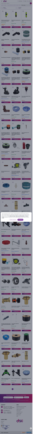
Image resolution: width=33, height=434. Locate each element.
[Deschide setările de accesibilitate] (31, 428)
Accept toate (20, 219)
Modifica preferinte (13, 219)
